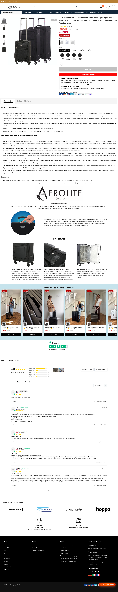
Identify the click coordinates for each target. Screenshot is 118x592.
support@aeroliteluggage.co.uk (98, 548)
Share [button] (14, 401)
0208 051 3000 (93, 552)
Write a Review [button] (101, 369)
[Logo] (14, 7)
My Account (111, 7)
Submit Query (93, 545)
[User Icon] (106, 7)
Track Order (4, 1)
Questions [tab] (25, 382)
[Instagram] (92, 570)
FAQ (10, 1)
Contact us (15, 1)
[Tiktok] (98, 570)
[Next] (4, 53)
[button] (104, 401)
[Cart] (101, 6)
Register (114, 6)
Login (109, 6)
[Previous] (4, 18)
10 (69, 490)
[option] (32, 41)
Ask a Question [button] (88, 369)
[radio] (61, 42)
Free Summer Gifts (107, 585)
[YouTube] (95, 570)
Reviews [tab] (14, 382)
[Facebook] (89, 570)
